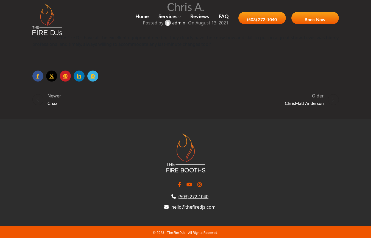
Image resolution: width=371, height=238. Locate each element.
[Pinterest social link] (65, 76)
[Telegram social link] (92, 76)
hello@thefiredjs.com (193, 207)
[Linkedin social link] (79, 76)
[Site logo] (47, 19)
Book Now (315, 20)
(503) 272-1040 (262, 20)
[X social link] (51, 76)
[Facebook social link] (37, 76)
